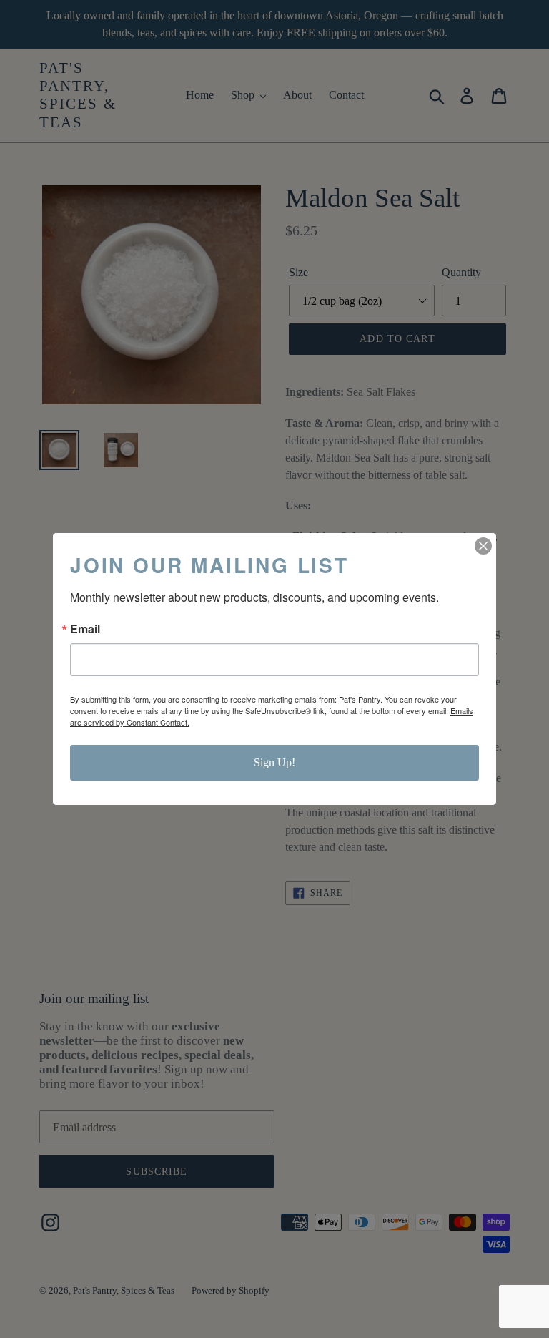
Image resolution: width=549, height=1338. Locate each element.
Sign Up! (274, 762)
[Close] (483, 546)
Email (85, 629)
